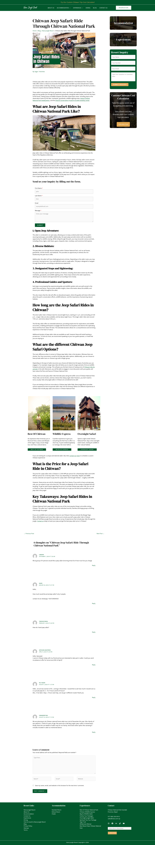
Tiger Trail (83, 822)
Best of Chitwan (37, 449)
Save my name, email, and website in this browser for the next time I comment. (59, 785)
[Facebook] (112, 823)
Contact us (40, 521)
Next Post (100, 533)
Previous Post (29, 533)
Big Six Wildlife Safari (86, 814)
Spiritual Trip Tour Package (88, 820)
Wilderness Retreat (85, 824)
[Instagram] (108, 823)
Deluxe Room (56, 812)
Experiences (77, 8)
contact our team (75, 456)
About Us (51, 8)
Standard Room (56, 810)
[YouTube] (124, 823)
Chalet (54, 814)
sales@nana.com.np (114, 818)
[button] (69, 8)
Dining (88, 8)
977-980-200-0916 (114, 816)
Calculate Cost (123, 124)
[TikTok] (120, 823)
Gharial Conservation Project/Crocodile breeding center (72, 100)
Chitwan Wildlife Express (87, 812)
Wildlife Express (62, 449)
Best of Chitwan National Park (89, 810)
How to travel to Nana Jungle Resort (35, 822)
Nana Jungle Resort (29, 810)
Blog (95, 8)
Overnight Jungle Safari (87, 818)
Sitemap (26, 828)
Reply (93, 565)
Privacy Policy (28, 826)
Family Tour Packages (86, 816)
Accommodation (63, 8)
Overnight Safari (87, 449)
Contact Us (103, 8)
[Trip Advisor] (116, 823)
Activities (42, 71)
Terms (26, 830)
